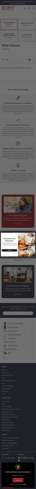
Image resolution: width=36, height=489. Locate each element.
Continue (9, 250)
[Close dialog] (34, 234)
